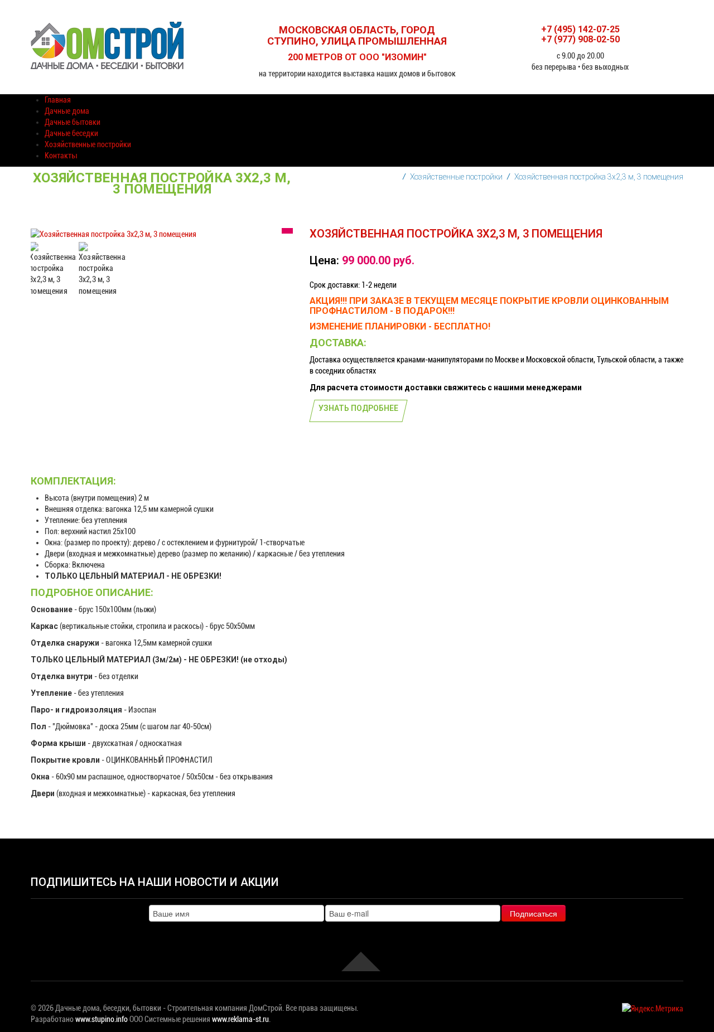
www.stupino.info (101, 1019)
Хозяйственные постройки (456, 176)
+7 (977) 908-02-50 (580, 39)
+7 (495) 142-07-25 (580, 29)
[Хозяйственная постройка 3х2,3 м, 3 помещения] (52, 269)
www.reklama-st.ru (240, 1019)
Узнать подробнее (358, 408)
